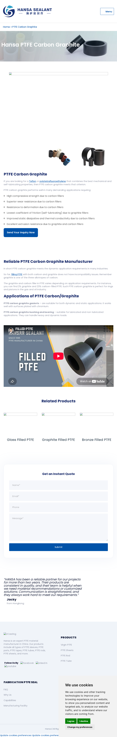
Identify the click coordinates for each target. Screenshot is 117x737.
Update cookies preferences (15, 735)
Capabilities (10, 700)
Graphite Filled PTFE (58, 439)
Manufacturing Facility (15, 705)
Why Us (7, 694)
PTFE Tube (66, 660)
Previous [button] (5, 157)
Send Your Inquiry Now (21, 232)
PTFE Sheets (67, 650)
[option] (58, 106)
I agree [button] (70, 721)
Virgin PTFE (66, 644)
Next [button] (112, 157)
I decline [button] (83, 721)
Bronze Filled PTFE (96, 439)
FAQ (6, 689)
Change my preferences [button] (79, 727)
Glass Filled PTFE (20, 439)
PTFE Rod (65, 655)
